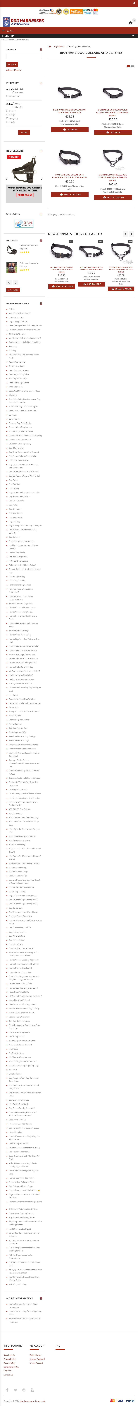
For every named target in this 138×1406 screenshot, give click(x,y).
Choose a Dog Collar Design (20, 423)
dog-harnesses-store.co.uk (32, 1401)
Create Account (36, 1363)
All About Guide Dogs (18, 867)
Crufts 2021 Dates (16, 317)
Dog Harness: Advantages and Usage (24, 1127)
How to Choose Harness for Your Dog (24, 1147)
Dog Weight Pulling (17, 935)
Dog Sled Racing (15, 513)
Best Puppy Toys (15, 386)
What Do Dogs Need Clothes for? (22, 1061)
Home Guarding (15, 1132)
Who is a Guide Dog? (17, 844)
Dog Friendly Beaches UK (19, 1151)
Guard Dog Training (17, 576)
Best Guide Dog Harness (19, 382)
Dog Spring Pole (15, 517)
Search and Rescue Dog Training (22, 736)
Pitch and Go (14, 707)
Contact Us (8, 1374)
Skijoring (12, 350)
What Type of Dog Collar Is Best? (22, 836)
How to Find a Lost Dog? (19, 630)
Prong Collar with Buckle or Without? (24, 711)
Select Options (72, 194)
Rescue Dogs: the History (19, 719)
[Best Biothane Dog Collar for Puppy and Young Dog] (69, 92)
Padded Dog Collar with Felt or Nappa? (25, 703)
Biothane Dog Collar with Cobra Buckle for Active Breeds (61, 269)
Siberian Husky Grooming (19, 1016)
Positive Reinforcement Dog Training (24, 1008)
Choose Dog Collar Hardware (21, 431)
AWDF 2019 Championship (20, 313)
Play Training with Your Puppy (21, 1186)
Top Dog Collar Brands (18, 789)
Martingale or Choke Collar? (20, 683)
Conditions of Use (11, 1366)
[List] (132, 66)
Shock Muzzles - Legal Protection (22, 748)
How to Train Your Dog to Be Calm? (23, 987)
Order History (35, 1355)
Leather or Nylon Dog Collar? (21, 675)
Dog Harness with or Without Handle (24, 492)
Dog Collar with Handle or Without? (23, 471)
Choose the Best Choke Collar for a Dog (25, 435)
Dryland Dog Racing (17, 552)
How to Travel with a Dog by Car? (22, 662)
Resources (13, 346)
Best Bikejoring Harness (18, 370)
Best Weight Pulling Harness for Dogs (24, 390)
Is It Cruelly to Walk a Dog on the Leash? (25, 996)
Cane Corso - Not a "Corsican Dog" (23, 410)
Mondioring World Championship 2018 (25, 338)
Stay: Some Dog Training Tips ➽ (22, 1217)
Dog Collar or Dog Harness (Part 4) (23, 903)
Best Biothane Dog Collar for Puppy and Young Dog (91, 268)
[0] (131, 24)
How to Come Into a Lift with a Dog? (23, 964)
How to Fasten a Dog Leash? (20, 968)
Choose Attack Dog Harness (20, 427)
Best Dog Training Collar (19, 374)
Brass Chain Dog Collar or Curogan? (23, 406)
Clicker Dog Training (17, 891)
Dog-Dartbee (14, 536)
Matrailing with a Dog (17, 1284)
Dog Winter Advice (16, 940)
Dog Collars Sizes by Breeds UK (21, 1108)
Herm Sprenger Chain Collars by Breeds (25, 325)
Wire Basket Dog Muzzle (19, 1104)
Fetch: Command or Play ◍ (20, 1228)
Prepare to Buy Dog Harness (20, 1123)
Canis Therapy (14, 418)
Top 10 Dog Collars (17, 1036)
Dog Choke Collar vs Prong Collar (22, 456)
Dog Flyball (13, 480)
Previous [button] (6, 178)
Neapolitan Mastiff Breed (19, 1000)
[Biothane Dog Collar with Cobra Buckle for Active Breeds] (69, 157)
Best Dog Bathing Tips (18, 875)
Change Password (37, 1359)
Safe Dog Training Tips (18, 728)
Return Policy (9, 1363)
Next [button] (42, 178)
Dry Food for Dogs (16, 1053)
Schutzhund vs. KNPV (17, 732)
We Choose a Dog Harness (20, 1057)
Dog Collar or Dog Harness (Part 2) (23, 895)
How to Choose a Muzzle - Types (22, 607)
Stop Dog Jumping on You (19, 1021)
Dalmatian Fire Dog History (20, 443)
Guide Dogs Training (17, 580)
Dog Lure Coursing (16, 500)
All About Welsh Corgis (18, 871)
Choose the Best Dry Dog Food (21, 887)
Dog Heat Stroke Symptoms (20, 916)
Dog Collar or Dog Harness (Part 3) (23, 899)
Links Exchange (15, 1073)
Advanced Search (13, 70)
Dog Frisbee (14, 488)
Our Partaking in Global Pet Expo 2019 (24, 342)
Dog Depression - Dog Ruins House (23, 912)
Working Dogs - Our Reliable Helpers (24, 863)
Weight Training (15, 813)
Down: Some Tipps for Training (21, 1213)
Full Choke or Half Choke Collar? (22, 565)
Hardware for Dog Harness (20, 584)
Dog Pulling (13, 504)
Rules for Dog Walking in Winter (22, 1182)
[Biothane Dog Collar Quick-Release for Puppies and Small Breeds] (113, 92)
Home (50, 46)
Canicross (13, 414)
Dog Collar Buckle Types (19, 460)
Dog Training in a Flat (17, 931)
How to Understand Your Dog (21, 666)
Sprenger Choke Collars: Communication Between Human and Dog (24, 763)
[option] (61, 265)
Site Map (7, 1370)
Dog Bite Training (16, 447)
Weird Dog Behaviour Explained (22, 1040)
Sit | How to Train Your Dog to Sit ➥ (23, 1209)
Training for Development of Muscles (24, 797)
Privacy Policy (9, 1359)
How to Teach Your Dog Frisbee (22, 1177)
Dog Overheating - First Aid (20, 927)
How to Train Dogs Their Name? (22, 654)
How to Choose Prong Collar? (21, 611)
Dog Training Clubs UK (18, 321)
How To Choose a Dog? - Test (21, 603)
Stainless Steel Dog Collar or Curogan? (24, 777)
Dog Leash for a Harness (19, 1099)
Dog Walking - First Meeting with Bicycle (25, 525)
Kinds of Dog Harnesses (18, 1143)
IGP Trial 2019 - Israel (17, 333)
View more (13, 290)
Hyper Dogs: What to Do (19, 991)
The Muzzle (13, 1048)
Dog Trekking (14, 521)
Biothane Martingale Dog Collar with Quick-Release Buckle (113, 177)
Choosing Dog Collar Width (20, 439)
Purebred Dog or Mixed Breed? (21, 1012)
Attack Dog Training (17, 361)
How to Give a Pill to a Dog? (20, 634)
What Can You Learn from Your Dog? (24, 817)
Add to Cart (94, 284)
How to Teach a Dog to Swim (20, 983)
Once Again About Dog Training (22, 699)
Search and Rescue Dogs (19, 740)
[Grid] (128, 66)
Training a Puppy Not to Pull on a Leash (25, 793)
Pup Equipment (15, 715)
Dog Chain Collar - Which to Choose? (24, 452)
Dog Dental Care (16, 907)
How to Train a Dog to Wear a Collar (23, 646)
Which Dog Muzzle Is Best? (20, 840)
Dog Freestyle (14, 484)
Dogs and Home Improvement (21, 541)
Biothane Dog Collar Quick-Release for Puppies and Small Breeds (112, 112)
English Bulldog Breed (18, 556)
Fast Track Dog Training (18, 560)
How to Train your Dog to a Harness (23, 658)
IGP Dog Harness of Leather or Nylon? (24, 671)
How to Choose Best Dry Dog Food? (23, 959)
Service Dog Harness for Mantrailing (23, 744)
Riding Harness (15, 723)
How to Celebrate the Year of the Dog (24, 329)
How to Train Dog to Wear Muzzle (23, 650)
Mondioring (13, 694)
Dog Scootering (15, 509)
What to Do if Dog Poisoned (20, 1044)
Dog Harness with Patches (19, 496)
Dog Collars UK (59, 47)
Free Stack (13, 1069)
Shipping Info (9, 1355)
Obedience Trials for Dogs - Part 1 (23, 1004)
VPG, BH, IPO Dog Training (19, 809)
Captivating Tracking (17, 1119)
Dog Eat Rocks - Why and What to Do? (24, 475)
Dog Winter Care (16, 944)
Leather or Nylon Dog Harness (21, 679)
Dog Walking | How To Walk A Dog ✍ (24, 1190)
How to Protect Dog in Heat (20, 972)
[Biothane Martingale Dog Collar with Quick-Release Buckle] (113, 157)
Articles (12, 309)
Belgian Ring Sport (16, 366)
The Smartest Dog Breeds (19, 1032)
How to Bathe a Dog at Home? (21, 948)
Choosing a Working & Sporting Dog (23, 1065)
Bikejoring (13, 395)
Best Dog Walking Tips (18, 378)
